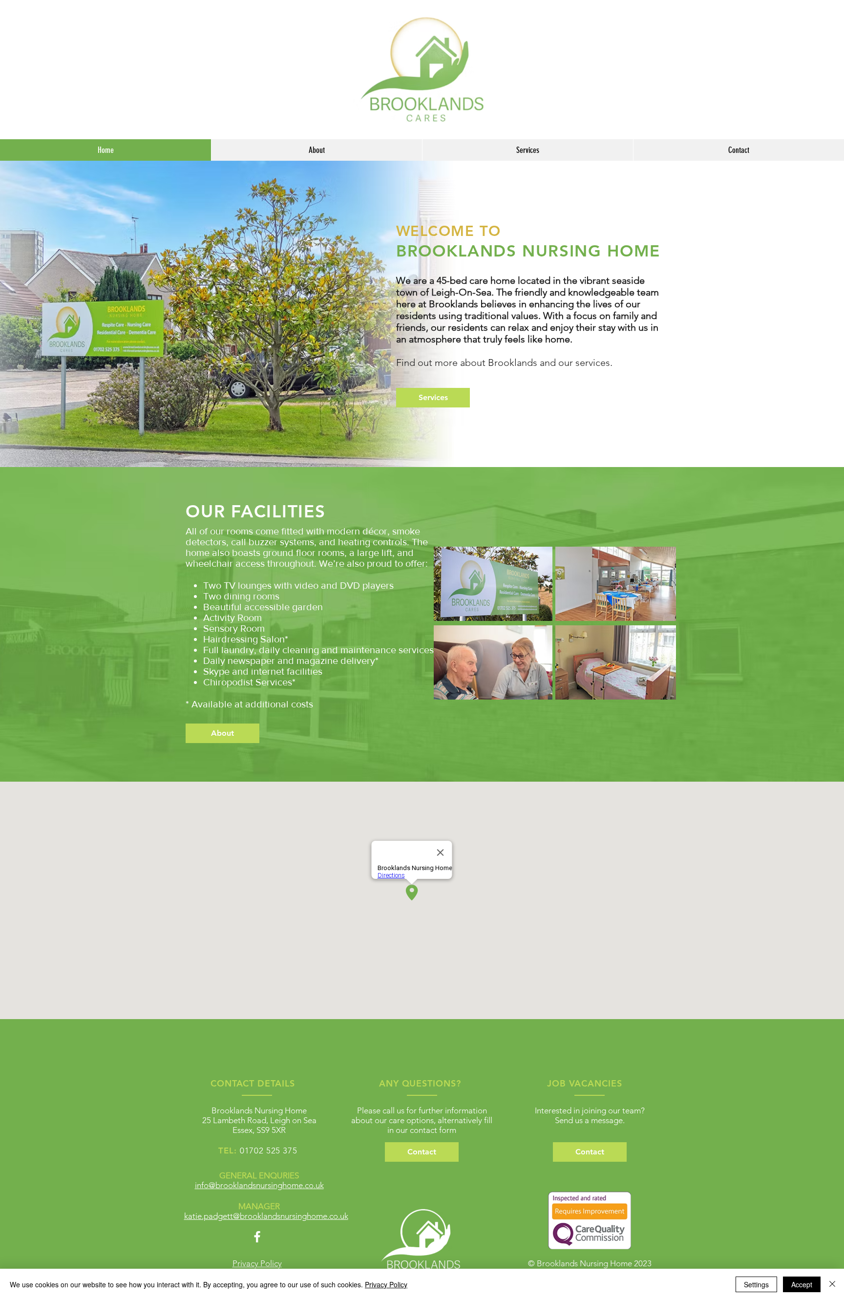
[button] (422, 1152)
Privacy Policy (386, 1284)
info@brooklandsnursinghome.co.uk (259, 1185)
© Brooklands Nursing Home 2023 (590, 1263)
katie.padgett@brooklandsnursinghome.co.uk (266, 1216)
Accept (801, 1284)
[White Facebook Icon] (257, 1236)
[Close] (832, 1284)
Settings (756, 1284)
